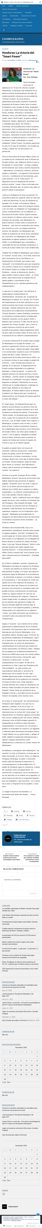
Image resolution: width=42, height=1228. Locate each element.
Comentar (33, 893)
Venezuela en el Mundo (28, 16)
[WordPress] (3, 1192)
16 (5, 1070)
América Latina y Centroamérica (12, 12)
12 (21, 1065)
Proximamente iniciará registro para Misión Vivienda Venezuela (19, 923)
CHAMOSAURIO (13, 39)
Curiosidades (6, 19)
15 (37, 1065)
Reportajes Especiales (20, 19)
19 (21, 1070)
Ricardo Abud (14, 16)
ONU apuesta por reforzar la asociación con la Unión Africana (20, 970)
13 (26, 1065)
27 (26, 1074)
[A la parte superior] (38, 1215)
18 (16, 1070)
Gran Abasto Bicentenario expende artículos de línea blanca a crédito (20, 916)
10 (10, 1065)
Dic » (9, 1082)
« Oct (4, 1082)
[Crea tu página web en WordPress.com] (21, 2)
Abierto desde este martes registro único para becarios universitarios (18, 943)
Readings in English (16, 25)
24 (10, 1074)
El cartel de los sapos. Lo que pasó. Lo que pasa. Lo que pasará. (20, 950)
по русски (29, 25)
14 (32, 1065)
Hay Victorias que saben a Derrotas (14, 1020)
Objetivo (10, 6)
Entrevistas (5, 22)
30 (5, 1079)
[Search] (4, 30)
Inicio (3, 6)
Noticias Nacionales (22, 6)
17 (10, 1070)
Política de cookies (16, 1220)
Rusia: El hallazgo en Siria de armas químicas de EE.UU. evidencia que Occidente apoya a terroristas (20, 963)
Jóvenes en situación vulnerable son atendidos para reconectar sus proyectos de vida (19, 986)
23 (5, 1074)
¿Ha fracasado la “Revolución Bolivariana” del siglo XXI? (17, 995)
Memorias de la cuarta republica (22, 22)
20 (26, 1070)
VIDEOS (4, 25)
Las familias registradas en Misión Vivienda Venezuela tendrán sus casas (20, 909)
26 (21, 1074)
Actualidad (28, 12)
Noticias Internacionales (9, 9)
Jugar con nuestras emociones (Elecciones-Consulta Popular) (20, 1012)
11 (15, 1065)
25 (16, 1074)
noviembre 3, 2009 (14, 60)
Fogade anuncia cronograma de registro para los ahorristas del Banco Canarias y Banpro (18, 930)
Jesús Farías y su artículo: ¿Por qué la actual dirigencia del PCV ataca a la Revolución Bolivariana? (21, 1004)
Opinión (4, 16)
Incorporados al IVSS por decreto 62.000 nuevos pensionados (19, 936)
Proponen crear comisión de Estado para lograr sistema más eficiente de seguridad (18, 956)
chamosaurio (33, 60)
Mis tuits (5, 1034)
